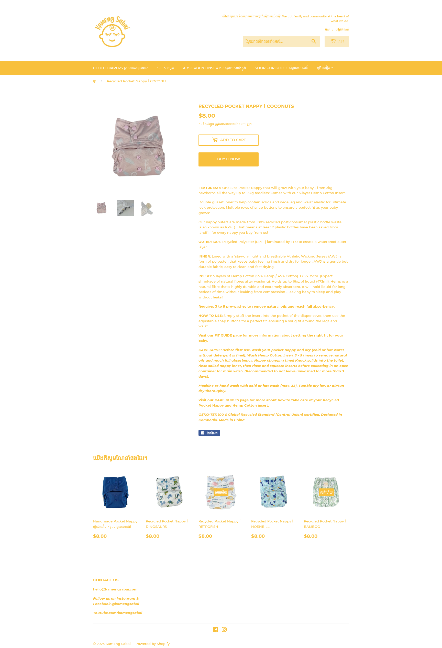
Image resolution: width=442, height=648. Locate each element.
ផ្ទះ (94, 81)
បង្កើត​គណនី (342, 29)
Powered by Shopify (153, 644)
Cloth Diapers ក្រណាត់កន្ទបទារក (121, 68)
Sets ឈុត (165, 68)
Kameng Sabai (118, 644)
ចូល (327, 29)
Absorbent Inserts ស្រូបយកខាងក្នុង (214, 68)
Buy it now (228, 159)
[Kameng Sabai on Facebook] (215, 630)
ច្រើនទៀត (323, 68)
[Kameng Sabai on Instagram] (224, 630)
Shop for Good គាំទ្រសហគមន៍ (281, 68)
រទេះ (340, 41)
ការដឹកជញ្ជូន (206, 124)
